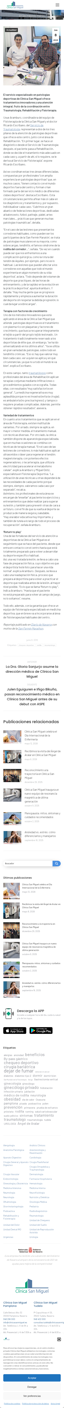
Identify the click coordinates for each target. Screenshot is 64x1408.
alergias (8, 1055)
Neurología (8, 1197)
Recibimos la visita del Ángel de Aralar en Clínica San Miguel (43, 753)
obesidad (12, 1099)
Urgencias (8, 1237)
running (29, 1111)
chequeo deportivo (26, 645)
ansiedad (19, 1055)
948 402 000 (40, 1319)
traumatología (35, 1119)
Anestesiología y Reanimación (38, 1151)
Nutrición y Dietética (39, 1197)
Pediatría (34, 1206)
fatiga (30, 1080)
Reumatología (36, 1215)
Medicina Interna (37, 1188)
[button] (59, 1339)
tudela (47, 1119)
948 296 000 (9, 1319)
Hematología (36, 1183)
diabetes (8, 1075)
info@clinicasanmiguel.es (15, 1322)
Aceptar (32, 1377)
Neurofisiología (37, 1192)
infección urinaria (13, 1091)
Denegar (32, 1386)
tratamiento (44, 1115)
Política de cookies (12, 1403)
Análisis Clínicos (37, 1145)
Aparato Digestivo (12, 1157)
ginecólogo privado (21, 1087)
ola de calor (28, 1099)
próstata (8, 1111)
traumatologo (50, 645)
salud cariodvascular (46, 1111)
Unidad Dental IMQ (12, 1229)
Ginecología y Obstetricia (15, 1183)
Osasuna (40, 1099)
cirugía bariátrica (19, 1066)
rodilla (39, 645)
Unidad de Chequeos (40, 1220)
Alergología (9, 1145)
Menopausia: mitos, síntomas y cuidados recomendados (42, 815)
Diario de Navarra (41, 624)
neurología (38, 1095)
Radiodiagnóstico (38, 1211)
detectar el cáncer (42, 1072)
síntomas (26, 1115)
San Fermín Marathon (30, 628)
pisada (23, 1103)
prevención (13, 1107)
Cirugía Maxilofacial (39, 1162)
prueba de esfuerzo (47, 1107)
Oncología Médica (38, 1201)
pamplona (11, 1103)
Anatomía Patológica (13, 1150)
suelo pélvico (11, 1115)
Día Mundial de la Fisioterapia (15, 1080)
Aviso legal (55, 1403)
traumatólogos (37, 372)
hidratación (46, 1087)
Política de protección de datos (35, 1403)
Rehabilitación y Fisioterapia (11, 1217)
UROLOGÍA (10, 1123)
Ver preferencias (32, 1396)
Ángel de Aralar (28, 1123)
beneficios (35, 1054)
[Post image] (12, 736)
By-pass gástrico (16, 1058)
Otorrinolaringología (13, 1206)
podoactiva (34, 1103)
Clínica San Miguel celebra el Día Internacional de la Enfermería (41, 735)
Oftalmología (9, 1201)
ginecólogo (28, 1083)
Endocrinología (10, 1178)
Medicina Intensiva (12, 1188)
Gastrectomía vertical (46, 1079)
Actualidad (11, 30)
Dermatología (36, 1174)
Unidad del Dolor (11, 1224)
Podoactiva (9, 1211)
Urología (34, 1237)
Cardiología (35, 1157)
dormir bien (50, 1075)
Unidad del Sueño (38, 1224)
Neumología (9, 1192)
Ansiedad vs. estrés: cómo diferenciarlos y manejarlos (40, 834)
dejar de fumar (19, 1070)
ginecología (12, 1083)
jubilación (29, 1091)
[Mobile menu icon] (57, 5)
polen (45, 1103)
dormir (37, 1075)
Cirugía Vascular (11, 1174)
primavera (29, 1107)
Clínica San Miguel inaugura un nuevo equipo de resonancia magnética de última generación (42, 795)
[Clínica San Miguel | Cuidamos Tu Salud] (32, 1294)
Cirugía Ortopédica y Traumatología (40, 1168)
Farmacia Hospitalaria (41, 1178)
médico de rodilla (16, 1095)
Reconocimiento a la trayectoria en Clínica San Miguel (39, 773)
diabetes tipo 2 (23, 1075)
